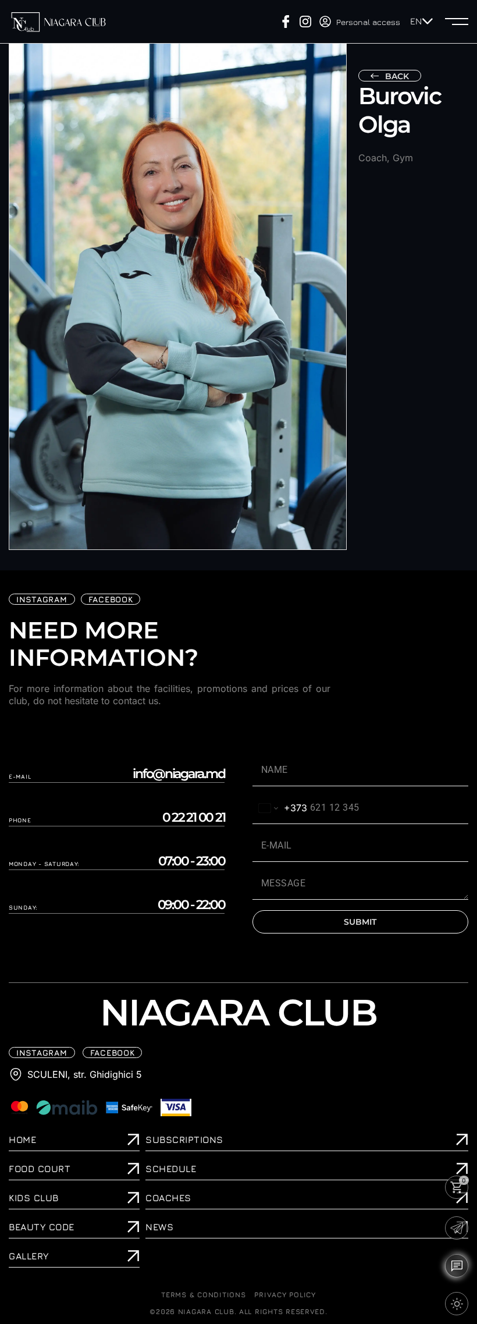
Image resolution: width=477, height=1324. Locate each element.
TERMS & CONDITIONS (203, 1295)
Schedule (170, 1168)
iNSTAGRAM (41, 599)
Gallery (29, 1256)
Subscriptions (184, 1139)
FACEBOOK (110, 599)
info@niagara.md (179, 774)
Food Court (39, 1168)
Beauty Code (41, 1227)
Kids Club (34, 1197)
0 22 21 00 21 (193, 817)
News (159, 1227)
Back (397, 76)
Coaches (168, 1197)
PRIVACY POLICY (284, 1295)
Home (22, 1139)
